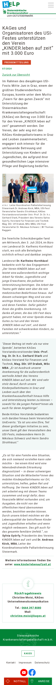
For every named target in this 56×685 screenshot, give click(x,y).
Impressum (25, 662)
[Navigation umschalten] (51, 5)
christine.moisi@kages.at (28, 615)
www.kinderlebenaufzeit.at (32, 564)
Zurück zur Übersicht (16, 74)
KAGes (28, 653)
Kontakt (11, 662)
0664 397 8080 (31, 607)
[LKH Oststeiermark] (11, 4)
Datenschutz (42, 662)
